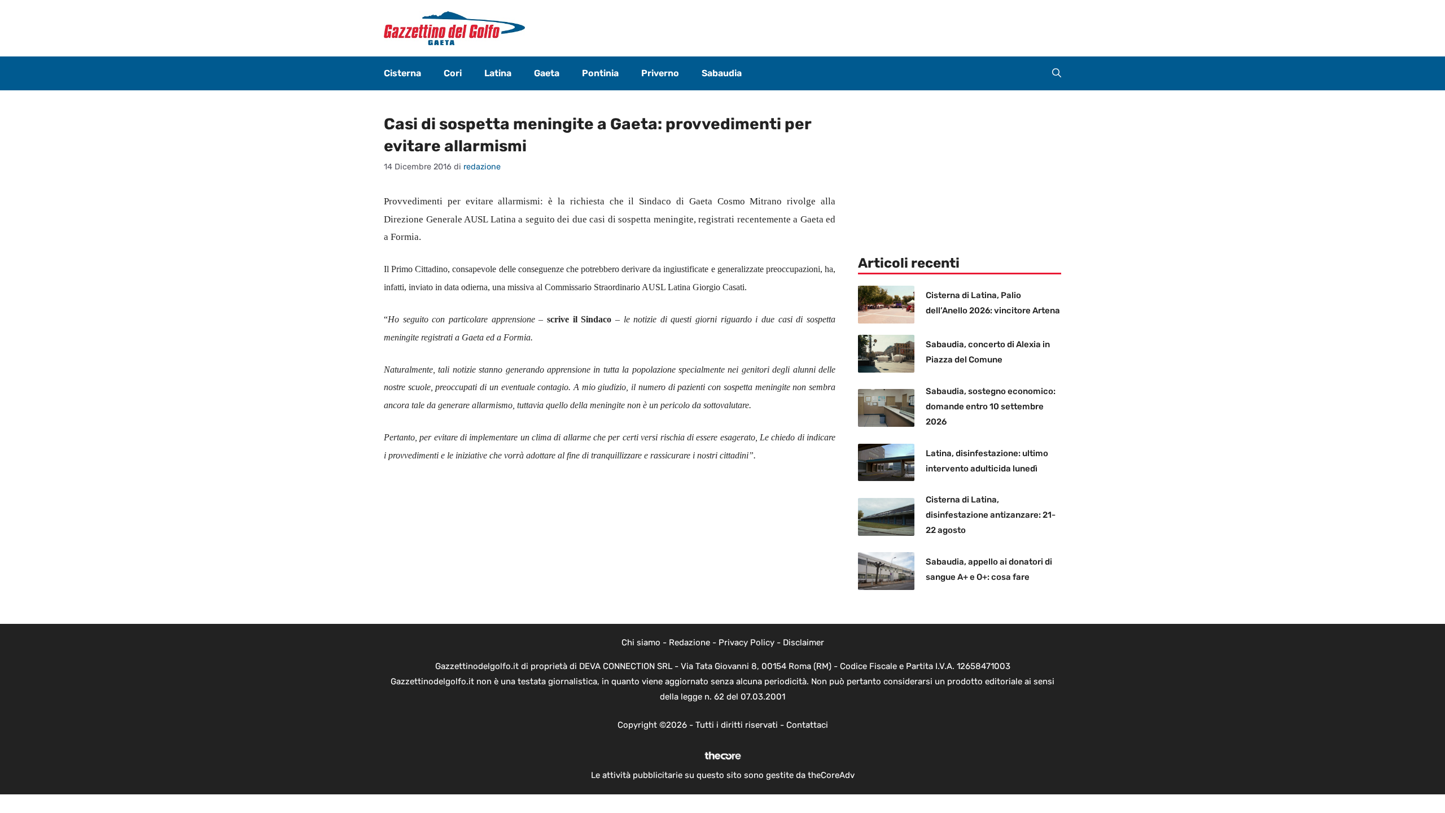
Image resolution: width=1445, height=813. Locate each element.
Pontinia (600, 73)
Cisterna (402, 73)
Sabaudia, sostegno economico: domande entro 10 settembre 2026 (991, 406)
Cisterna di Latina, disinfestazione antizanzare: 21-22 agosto (991, 515)
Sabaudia (722, 73)
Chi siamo (640, 642)
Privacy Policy (746, 642)
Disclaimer (803, 642)
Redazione (689, 642)
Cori (453, 73)
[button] (1056, 73)
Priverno (660, 73)
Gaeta (546, 73)
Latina (497, 73)
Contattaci (807, 725)
